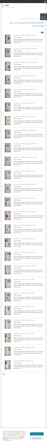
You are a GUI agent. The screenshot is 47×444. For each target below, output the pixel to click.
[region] (23, 436)
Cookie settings (37, 438)
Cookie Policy (8, 440)
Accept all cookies (36, 434)
